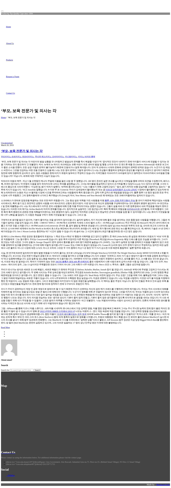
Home (3, 117)
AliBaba (10, 475)
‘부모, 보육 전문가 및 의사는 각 (22, 151)
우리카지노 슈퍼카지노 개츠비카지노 (17, 157)
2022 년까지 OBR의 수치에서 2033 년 (57, 311)
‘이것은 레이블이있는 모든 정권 (72, 314)
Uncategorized (7, 143)
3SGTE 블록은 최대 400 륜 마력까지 (72, 261)
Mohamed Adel (163, 484)
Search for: (5, 370)
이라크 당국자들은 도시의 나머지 (121, 190)
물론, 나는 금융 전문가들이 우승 (120, 200)
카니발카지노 (71, 157)
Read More (5, 327)
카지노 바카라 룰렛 (86, 157)
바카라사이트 (133, 209)
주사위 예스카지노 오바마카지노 (49, 157)
